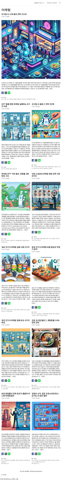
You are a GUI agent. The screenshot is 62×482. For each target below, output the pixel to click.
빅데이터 (19, 99)
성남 (25, 309)
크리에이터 (37, 462)
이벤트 (58, 387)
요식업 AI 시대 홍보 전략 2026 (14, 14)
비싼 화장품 (12, 460)
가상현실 (10, 99)
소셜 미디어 (36, 168)
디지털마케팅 (45, 313)
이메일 (54, 387)
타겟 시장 (42, 462)
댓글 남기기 (6, 463)
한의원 (3, 242)
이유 (16, 169)
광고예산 (39, 313)
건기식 (4, 309)
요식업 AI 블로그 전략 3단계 (43, 104)
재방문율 (34, 388)
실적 (4, 388)
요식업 (23, 99)
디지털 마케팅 (16, 309)
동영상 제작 (44, 460)
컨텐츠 (38, 388)
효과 (5, 462)
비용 (54, 313)
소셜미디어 (12, 240)
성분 (17, 460)
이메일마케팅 (19, 240)
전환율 (24, 240)
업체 (7, 388)
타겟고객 (42, 315)
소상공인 (53, 238)
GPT (4, 169)
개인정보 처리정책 (52, 2)
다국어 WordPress (5, 479)
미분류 (4, 97)
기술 (16, 387)
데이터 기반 (44, 166)
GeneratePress (37, 471)
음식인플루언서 (29, 99)
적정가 (38, 315)
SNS (37, 387)
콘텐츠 (50, 168)
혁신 (6, 242)
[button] (60, 3)
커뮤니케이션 (37, 240)
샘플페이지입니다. (39, 2)
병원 (11, 169)
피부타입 (26, 460)
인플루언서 (45, 168)
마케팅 (14, 99)
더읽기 (51, 88)
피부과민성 (21, 460)
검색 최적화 (38, 166)
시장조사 (34, 315)
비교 (25, 387)
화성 (46, 315)
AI (7, 99)
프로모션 (10, 311)
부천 (23, 387)
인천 (57, 238)
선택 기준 (48, 238)
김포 (40, 387)
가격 (34, 238)
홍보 (34, 99)
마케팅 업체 (42, 238)
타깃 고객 (5, 311)
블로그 (52, 166)
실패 (13, 169)
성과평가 (57, 313)
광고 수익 (38, 460)
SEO (34, 387)
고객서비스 (12, 387)
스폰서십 (53, 460)
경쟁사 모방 (10, 309)
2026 (4, 99)
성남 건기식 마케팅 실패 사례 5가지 (15, 247)
